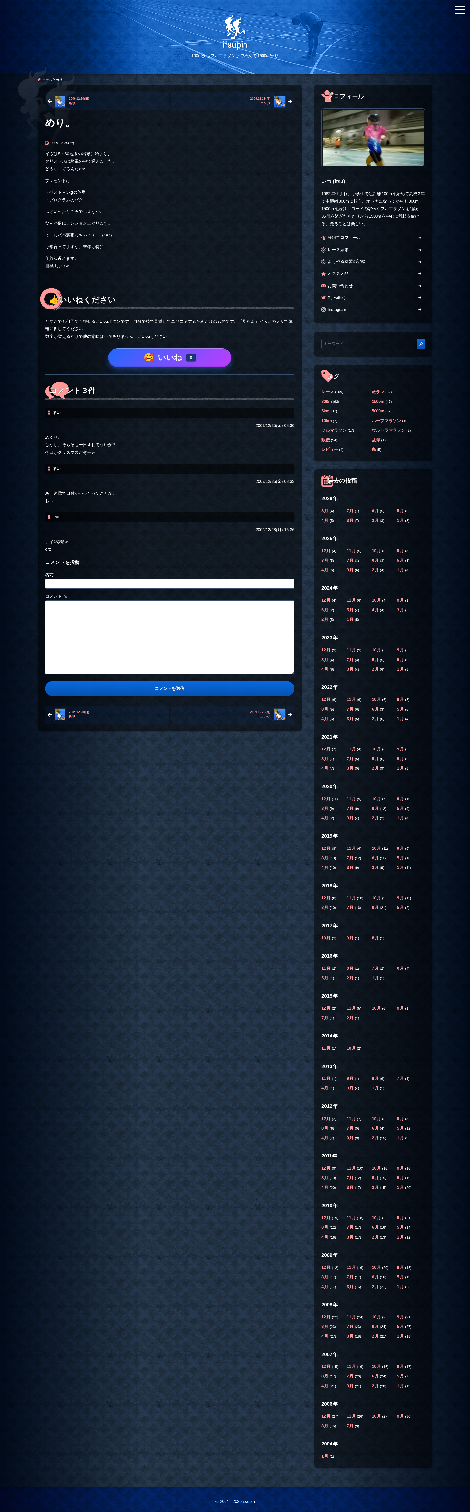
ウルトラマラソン (388, 430)
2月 (376, 520)
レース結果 (338, 249)
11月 (352, 550)
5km (325, 411)
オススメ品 (338, 273)
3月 (351, 520)
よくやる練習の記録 (346, 261)
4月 (325, 520)
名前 (49, 574)
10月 (377, 550)
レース (327, 392)
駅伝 (325, 440)
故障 (376, 440)
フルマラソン (334, 430)
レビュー (329, 449)
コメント (56, 596)
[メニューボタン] (460, 9)
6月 (376, 511)
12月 (326, 550)
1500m (378, 401)
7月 (351, 511)
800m (326, 401)
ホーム (47, 79)
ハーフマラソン (386, 420)
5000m (378, 411)
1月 (401, 520)
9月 (401, 550)
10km (326, 420)
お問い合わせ (340, 285)
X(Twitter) (337, 297)
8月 (325, 511)
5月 (401, 511)
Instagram (337, 309)
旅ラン (378, 392)
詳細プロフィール (344, 237)
